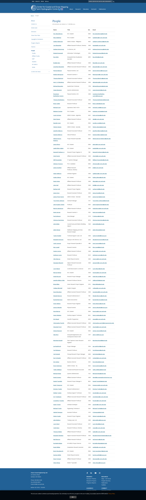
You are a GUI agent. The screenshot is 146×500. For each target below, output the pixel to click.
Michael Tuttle (57, 408)
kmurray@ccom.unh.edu (99, 311)
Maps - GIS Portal (106, 478)
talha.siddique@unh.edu (99, 369)
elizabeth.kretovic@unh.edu (100, 239)
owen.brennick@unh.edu (99, 90)
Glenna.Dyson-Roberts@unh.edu (102, 138)
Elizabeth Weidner (58, 435)
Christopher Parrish (58, 323)
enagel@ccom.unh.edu (99, 319)
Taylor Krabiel (57, 235)
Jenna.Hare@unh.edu (98, 193)
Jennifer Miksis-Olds (59, 280)
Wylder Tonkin (57, 393)
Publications (102, 9)
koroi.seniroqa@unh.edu (99, 366)
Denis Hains (56, 181)
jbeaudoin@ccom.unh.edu (100, 66)
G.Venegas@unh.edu (98, 412)
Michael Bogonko (58, 86)
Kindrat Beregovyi (58, 74)
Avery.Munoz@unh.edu (99, 303)
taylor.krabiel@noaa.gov (99, 235)
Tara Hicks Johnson (58, 200)
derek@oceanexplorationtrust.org (102, 377)
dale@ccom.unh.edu (98, 119)
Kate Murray (56, 311)
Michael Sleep (57, 373)
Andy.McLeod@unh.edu (99, 276)
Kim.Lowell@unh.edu (98, 247)
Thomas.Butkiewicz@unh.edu (101, 100)
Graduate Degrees (91, 490)
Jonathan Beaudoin (58, 66)
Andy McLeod (57, 276)
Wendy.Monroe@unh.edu (100, 296)
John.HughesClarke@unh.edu (101, 204)
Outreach (93, 9)
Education (86, 9)
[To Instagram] (100, 473)
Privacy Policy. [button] (111, 493)
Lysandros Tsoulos (58, 400)
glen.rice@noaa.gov (98, 334)
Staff (33, 59)
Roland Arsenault (58, 53)
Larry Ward (56, 424)
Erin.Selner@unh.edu (98, 362)
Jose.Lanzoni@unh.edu (99, 243)
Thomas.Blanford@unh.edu (100, 78)
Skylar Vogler (57, 416)
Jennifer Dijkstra (57, 131)
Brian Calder (56, 103)
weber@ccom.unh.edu (99, 432)
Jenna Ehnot (56, 144)
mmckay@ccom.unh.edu (99, 272)
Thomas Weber (57, 432)
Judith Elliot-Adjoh (58, 148)
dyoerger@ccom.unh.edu (100, 459)
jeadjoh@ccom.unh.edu (99, 148)
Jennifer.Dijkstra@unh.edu (100, 131)
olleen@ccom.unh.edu (99, 288)
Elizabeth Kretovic (58, 239)
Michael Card (56, 107)
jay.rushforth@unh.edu (99, 346)
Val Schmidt (56, 354)
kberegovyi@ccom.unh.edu (100, 74)
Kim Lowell (56, 247)
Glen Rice (55, 334)
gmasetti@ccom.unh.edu (100, 263)
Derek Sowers (57, 377)
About (71, 9)
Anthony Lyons (57, 255)
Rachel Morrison (57, 299)
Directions (33, 31)
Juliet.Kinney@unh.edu (99, 230)
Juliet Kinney (56, 230)
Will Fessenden (57, 160)
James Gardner (57, 167)
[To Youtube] (96, 473)
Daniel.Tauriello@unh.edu (100, 381)
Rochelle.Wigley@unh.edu (100, 443)
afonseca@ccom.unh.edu (100, 164)
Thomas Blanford (58, 78)
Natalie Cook (57, 123)
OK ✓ (73, 497)
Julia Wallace (56, 420)
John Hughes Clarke (58, 204)
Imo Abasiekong (57, 34)
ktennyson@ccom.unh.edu (100, 385)
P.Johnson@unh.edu (98, 216)
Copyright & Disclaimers (37, 39)
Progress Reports (35, 43)
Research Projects (91, 480)
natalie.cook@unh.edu (99, 123)
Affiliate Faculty (36, 56)
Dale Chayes (56, 119)
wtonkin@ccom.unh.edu (99, 393)
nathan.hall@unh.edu (98, 189)
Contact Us (34, 24)
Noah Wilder (56, 447)
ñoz (59, 303)
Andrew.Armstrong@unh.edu (101, 49)
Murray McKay (57, 272)
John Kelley (56, 224)
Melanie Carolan (57, 111)
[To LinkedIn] (92, 473)
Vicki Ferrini (56, 156)
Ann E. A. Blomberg (58, 82)
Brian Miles (56, 284)
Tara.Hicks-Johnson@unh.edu (101, 200)
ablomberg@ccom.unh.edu (100, 82)
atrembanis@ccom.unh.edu (100, 397)
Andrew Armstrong (58, 49)
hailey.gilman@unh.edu (99, 177)
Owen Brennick (57, 90)
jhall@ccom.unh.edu (98, 185)
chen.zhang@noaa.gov (99, 463)
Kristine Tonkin (57, 389)
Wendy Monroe (57, 296)
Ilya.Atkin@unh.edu (98, 57)
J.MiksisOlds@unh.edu (99, 280)
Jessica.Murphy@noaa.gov (100, 307)
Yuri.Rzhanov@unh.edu (99, 350)
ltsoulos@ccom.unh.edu (99, 400)
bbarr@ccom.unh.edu (98, 63)
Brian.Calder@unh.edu (99, 103)
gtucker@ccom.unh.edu (99, 404)
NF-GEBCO (34, 64)
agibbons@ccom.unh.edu (100, 173)
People (33, 50)
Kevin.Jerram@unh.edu (99, 212)
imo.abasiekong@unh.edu (100, 34)
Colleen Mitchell (57, 288)
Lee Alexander (57, 45)
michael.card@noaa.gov (99, 107)
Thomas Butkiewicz (59, 100)
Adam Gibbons (57, 173)
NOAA (33, 67)
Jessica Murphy (57, 307)
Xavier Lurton (57, 251)
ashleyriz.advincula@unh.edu (101, 41)
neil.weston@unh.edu (99, 439)
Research (78, 9)
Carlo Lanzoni (57, 243)
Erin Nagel (56, 319)
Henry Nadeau (57, 315)
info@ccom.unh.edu (39, 484)
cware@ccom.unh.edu (99, 428)
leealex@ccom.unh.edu (99, 45)
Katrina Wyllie (57, 455)
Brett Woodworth (58, 451)
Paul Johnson (57, 216)
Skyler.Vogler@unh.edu (99, 416)
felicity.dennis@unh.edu (99, 127)
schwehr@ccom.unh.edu (99, 358)
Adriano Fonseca (58, 164)
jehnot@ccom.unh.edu (99, 144)
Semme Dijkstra (57, 134)
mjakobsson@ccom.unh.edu (100, 208)
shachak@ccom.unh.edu (99, 327)
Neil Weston (56, 439)
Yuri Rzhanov (57, 350)
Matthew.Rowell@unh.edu (100, 340)
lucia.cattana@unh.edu (99, 115)
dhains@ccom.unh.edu (99, 181)
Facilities (103, 485)
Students (34, 61)
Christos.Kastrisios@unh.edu (101, 220)
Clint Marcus (56, 259)
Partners (33, 47)
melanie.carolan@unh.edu (100, 111)
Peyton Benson (57, 70)
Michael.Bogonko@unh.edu (100, 86)
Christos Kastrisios (58, 220)
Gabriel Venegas (57, 412)
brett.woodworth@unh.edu (100, 451)
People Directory (105, 480)
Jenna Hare (56, 193)
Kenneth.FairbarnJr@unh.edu (101, 152)
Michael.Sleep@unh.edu (99, 373)
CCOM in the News (36, 71)
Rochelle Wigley (57, 443)
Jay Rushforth (57, 346)
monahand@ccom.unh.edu (100, 292)
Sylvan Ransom (57, 331)
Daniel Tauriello (57, 381)
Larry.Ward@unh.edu (98, 424)
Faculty (34, 53)
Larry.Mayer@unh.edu (99, 268)
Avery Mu (55, 303)
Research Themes (91, 478)
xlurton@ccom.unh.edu (99, 251)
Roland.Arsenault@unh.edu (100, 53)
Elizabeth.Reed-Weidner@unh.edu (102, 435)
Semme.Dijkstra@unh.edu (100, 134)
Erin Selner (56, 362)
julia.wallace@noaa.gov (99, 420)
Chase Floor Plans (35, 35)
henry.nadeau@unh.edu (99, 315)
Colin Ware (56, 428)
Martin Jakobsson (58, 208)
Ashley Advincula (58, 41)
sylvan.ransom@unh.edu (99, 331)
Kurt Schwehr (57, 358)
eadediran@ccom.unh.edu (100, 37)
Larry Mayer (56, 268)
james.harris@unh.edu (99, 197)
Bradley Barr (56, 63)
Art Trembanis (57, 397)
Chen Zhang (56, 463)
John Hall (55, 185)
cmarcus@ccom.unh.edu (99, 259)
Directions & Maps (106, 490)
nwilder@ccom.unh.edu (99, 447)
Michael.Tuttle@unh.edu (99, 408)
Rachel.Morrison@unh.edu (100, 299)
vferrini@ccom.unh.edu (99, 156)
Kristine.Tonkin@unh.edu (100, 389)
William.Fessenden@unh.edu (100, 160)
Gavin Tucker (57, 404)
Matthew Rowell (57, 340)
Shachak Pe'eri (57, 327)
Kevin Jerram (56, 212)
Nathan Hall (56, 189)
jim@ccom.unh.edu (98, 167)
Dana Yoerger (57, 459)
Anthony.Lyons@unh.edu (99, 255)
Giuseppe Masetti (58, 263)
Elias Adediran (57, 37)
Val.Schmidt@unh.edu (99, 354)
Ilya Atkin (56, 57)
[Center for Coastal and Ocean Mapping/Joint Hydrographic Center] (49, 7)
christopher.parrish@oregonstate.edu (103, 323)
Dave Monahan (57, 292)
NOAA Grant (34, 28)
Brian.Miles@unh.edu (98, 284)
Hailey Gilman (57, 177)
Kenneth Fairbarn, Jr (58, 152)
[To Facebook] (88, 473)
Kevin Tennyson (57, 385)
